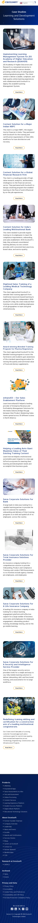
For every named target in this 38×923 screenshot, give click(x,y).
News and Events (10, 829)
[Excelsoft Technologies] (10, 2)
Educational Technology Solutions (15, 812)
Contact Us (8, 847)
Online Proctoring (10, 797)
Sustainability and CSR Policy (14, 895)
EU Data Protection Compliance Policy (17, 898)
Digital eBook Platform (12, 809)
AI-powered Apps (10, 789)
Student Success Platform (13, 806)
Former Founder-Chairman (13, 821)
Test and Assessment (11, 794)
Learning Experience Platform (14, 803)
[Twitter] (19, 909)
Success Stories (9, 838)
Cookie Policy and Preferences (14, 892)
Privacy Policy (9, 886)
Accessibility (8, 889)
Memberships (9, 852)
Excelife (7, 832)
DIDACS (7, 864)
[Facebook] (12, 909)
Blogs (6, 841)
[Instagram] (23, 909)
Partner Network (10, 849)
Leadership (8, 826)
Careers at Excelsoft (11, 844)
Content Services (10, 800)
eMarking (7, 786)
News (6, 874)
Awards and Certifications (12, 835)
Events (6, 877)
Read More (19, 92)
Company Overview (10, 824)
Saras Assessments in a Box (13, 791)
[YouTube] (27, 909)
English (25, 3)
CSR (5, 855)
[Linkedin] (15, 909)
